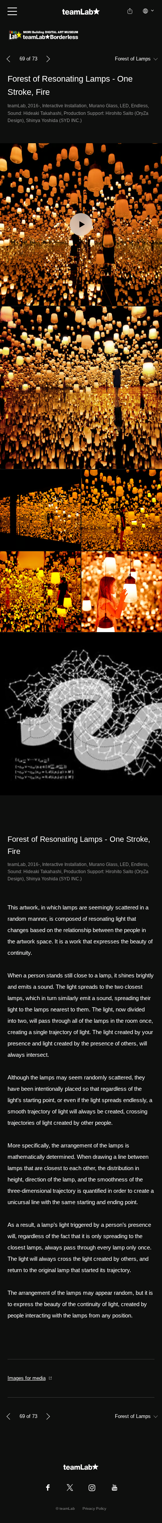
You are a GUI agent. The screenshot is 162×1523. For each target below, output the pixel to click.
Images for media (27, 1378)
